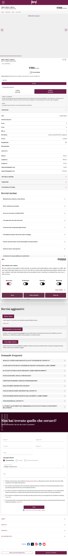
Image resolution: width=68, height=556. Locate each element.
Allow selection (34, 295)
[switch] (25, 283)
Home (2, 12)
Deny (12, 295)
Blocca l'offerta (51, 552)
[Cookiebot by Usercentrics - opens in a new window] (59, 259)
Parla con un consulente (17, 552)
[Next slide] (66, 30)
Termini (43, 510)
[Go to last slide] (2, 30)
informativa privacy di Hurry (30, 481)
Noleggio (8, 12)
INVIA (34, 507)
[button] (11, 50)
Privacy (39, 510)
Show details (59, 290)
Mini (13, 12)
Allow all (55, 295)
